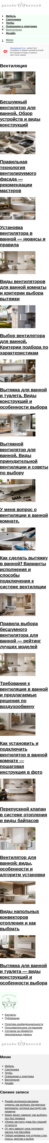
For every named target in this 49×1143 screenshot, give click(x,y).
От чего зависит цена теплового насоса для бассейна (24, 1130)
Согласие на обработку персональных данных (19, 1032)
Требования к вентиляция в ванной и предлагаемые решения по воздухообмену (24, 694)
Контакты (10, 1014)
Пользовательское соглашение (23, 1027)
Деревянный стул (18, 48)
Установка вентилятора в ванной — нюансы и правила (22, 235)
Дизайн (10, 33)
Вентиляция (14, 29)
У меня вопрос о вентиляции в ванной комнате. (24, 515)
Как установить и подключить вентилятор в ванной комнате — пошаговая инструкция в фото (23, 757)
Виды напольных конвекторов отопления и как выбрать (19, 919)
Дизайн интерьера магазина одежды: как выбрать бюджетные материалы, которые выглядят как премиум (25, 1106)
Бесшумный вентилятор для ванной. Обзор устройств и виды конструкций (20, 113)
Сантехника (13, 19)
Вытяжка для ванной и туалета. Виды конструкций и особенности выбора (23, 398)
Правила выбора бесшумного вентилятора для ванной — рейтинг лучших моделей (20, 635)
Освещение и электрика (21, 26)
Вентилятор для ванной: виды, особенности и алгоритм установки (22, 865)
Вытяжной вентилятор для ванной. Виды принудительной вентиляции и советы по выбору (24, 458)
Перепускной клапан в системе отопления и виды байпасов (23, 814)
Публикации (12, 1018)
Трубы (10, 22)
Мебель (11, 16)
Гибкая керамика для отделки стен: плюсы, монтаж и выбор (26, 1137)
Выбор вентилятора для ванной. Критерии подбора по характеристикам (24, 344)
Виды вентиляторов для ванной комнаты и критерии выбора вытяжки (23, 289)
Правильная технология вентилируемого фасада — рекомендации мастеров (18, 176)
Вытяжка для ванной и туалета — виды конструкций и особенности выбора (23, 974)
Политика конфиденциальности (24, 1024)
